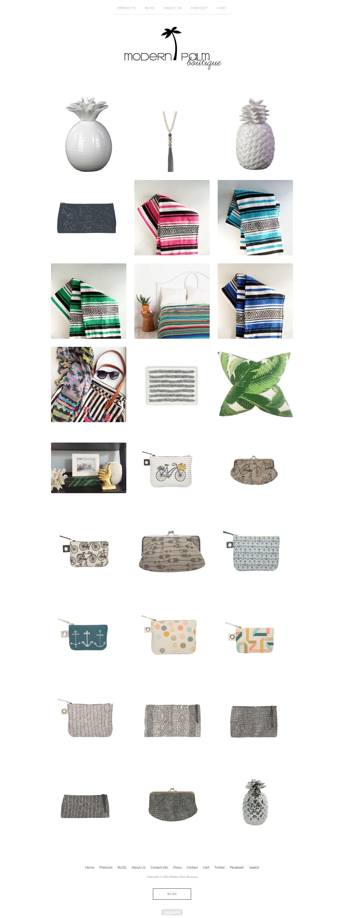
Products (126, 7)
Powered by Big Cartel (172, 912)
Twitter (219, 867)
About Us (173, 7)
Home (89, 867)
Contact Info (159, 867)
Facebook (237, 867)
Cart (222, 7)
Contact (199, 7)
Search (254, 867)
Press (177, 867)
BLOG (150, 7)
